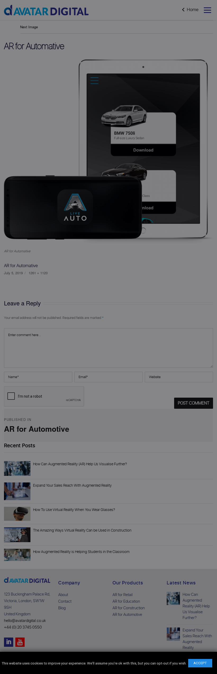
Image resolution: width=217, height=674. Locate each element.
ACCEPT (200, 663)
